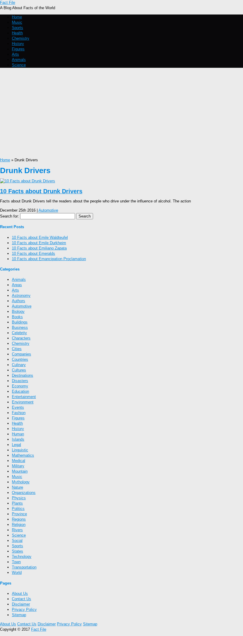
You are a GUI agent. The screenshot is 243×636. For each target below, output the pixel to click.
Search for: (9, 216)
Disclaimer (21, 604)
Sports (17, 27)
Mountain (20, 471)
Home (17, 17)
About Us (20, 593)
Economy (20, 386)
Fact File (7, 2)
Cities (17, 349)
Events (18, 407)
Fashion (18, 412)
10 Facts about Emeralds (33, 253)
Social (17, 540)
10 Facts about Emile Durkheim (39, 243)
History (18, 43)
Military (18, 466)
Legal (16, 444)
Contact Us (21, 599)
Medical (18, 460)
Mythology (21, 482)
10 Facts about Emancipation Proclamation (49, 259)
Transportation (24, 567)
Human (18, 434)
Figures (18, 49)
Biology (18, 311)
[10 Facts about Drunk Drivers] (27, 181)
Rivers (17, 530)
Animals (19, 59)
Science (19, 65)
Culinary (19, 365)
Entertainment (24, 397)
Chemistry (20, 38)
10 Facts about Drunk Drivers (41, 191)
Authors (18, 301)
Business (20, 327)
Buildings (20, 322)
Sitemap (19, 615)
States (17, 551)
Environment (22, 402)
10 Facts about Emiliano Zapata (39, 248)
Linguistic (20, 450)
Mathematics (23, 455)
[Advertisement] (121, 113)
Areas (17, 285)
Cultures (19, 370)
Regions (19, 519)
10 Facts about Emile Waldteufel (40, 237)
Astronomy (21, 295)
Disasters (20, 381)
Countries (20, 359)
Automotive (48, 210)
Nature (17, 487)
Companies (21, 354)
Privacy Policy (24, 609)
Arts (15, 54)
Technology (21, 556)
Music (17, 22)
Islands (18, 439)
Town (16, 562)
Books (17, 317)
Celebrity (19, 333)
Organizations (24, 492)
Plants (17, 503)
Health (17, 33)
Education (20, 391)
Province (19, 514)
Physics (19, 498)
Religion (18, 524)
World (17, 572)
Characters (21, 338)
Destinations (22, 375)
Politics (18, 508)
